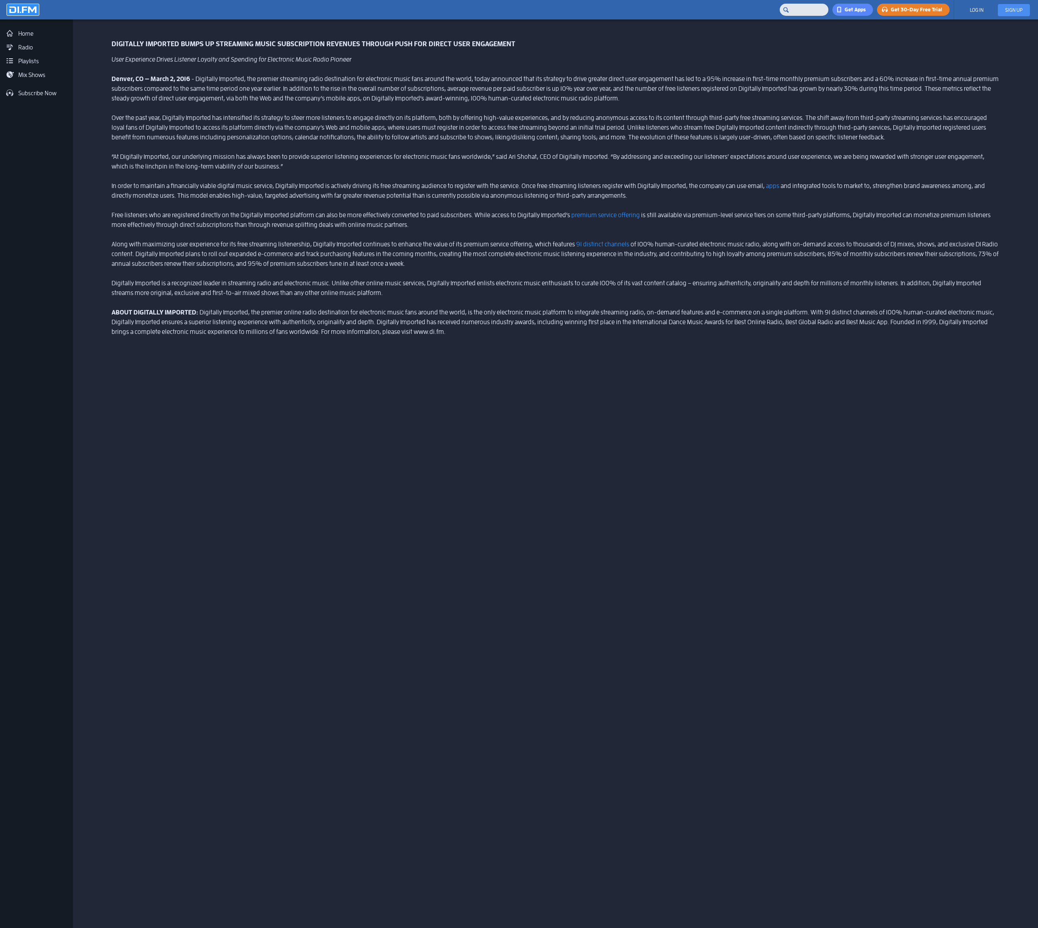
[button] (852, 10)
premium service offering (605, 215)
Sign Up (1014, 10)
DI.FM (22, 10)
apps (772, 186)
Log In (977, 10)
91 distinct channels (602, 244)
